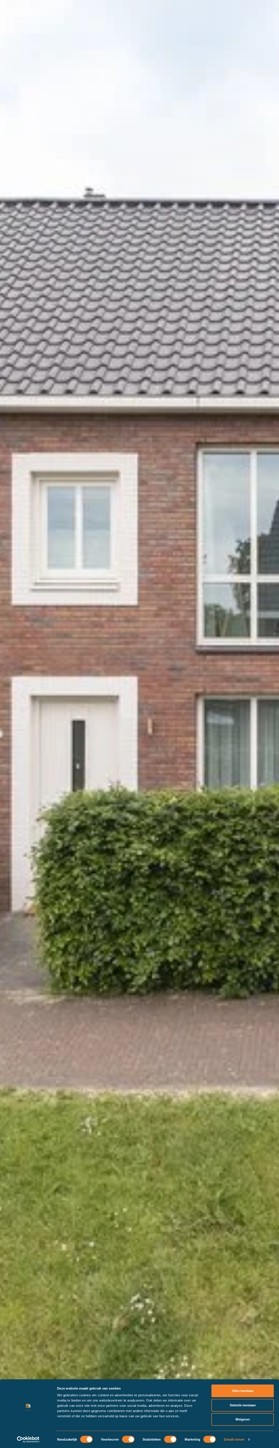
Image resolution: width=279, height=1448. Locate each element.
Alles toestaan (242, 1391)
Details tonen (234, 1439)
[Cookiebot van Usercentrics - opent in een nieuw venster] (28, 1439)
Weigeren (242, 1419)
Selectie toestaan (243, 1405)
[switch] (128, 1439)
